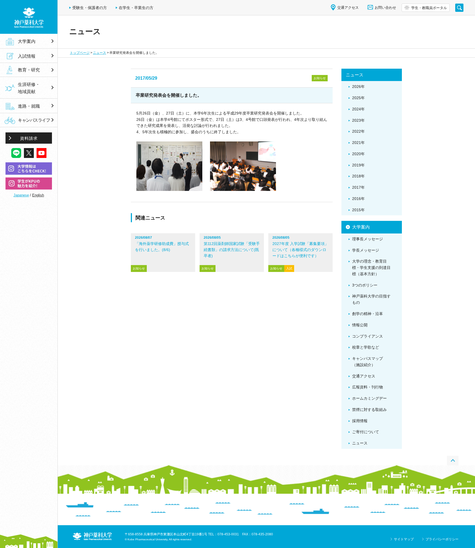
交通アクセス (348, 7)
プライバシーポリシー (442, 539)
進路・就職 (29, 106)
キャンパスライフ (34, 120)
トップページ (80, 53)
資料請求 (29, 138)
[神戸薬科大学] (28, 17)
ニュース (99, 53)
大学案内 (26, 41)
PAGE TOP (453, 460)
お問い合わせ (385, 7)
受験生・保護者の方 (89, 7)
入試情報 (26, 56)
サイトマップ (404, 539)
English (38, 195)
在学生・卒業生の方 (136, 7)
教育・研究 (29, 70)
